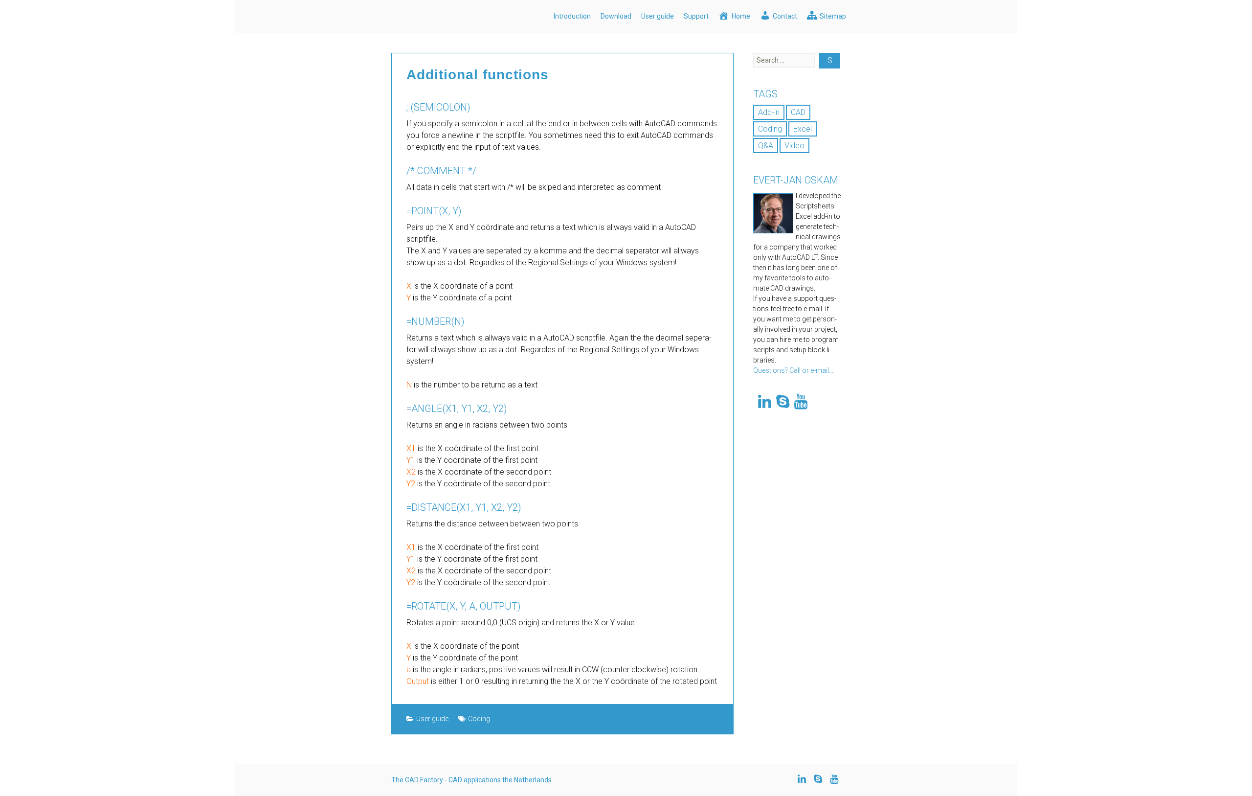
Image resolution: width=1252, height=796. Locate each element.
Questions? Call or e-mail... (793, 370)
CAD (798, 112)
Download (616, 16)
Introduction (572, 16)
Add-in (769, 112)
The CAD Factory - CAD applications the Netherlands (471, 780)
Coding (479, 719)
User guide (657, 16)
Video (794, 145)
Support (696, 16)
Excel (802, 129)
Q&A (765, 145)
